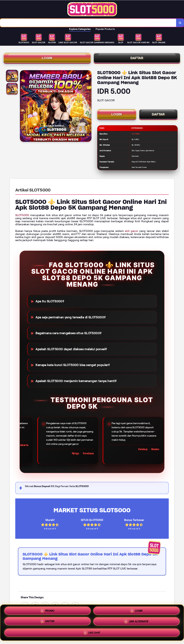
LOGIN (47, 58)
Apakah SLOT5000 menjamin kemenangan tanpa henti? (76, 381)
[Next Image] (88, 106)
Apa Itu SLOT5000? (50, 301)
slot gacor (131, 230)
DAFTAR (136, 58)
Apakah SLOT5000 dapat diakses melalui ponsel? (71, 349)
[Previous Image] (23, 106)
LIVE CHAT (94, 632)
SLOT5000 (22, 215)
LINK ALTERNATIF (139, 622)
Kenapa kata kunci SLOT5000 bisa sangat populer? (73, 365)
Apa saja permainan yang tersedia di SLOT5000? (71, 317)
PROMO (49, 611)
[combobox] (88, 23)
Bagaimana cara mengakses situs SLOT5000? (69, 333)
